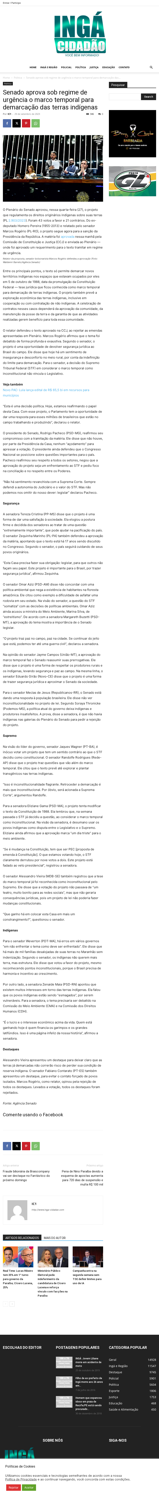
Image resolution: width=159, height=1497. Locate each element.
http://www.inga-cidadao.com (48, 1209)
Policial (66, 67)
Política (80, 67)
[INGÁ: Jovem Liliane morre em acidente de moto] (64, 1362)
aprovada (67, 237)
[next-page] (12, 1304)
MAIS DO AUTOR (55, 1238)
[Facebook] (7, 123)
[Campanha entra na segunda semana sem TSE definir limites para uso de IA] (88, 1256)
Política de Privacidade (21, 1479)
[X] (16, 123)
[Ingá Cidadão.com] (79, 34)
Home (33, 67)
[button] (151, 67)
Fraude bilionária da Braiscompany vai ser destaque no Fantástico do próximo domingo (26, 1176)
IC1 (9, 113)
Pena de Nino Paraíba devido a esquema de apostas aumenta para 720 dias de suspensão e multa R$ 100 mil (82, 1178)
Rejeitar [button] (13, 1487)
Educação (108, 67)
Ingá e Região (48, 67)
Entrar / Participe (12, 2)
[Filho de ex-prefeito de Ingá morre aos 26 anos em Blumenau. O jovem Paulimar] (64, 1382)
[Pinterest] (26, 123)
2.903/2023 (17, 220)
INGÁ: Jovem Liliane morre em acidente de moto (88, 1362)
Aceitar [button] (29, 1487)
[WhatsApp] (35, 123)
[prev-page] (5, 1304)
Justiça (94, 67)
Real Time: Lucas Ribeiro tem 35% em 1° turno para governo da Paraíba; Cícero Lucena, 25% (18, 1279)
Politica (18, 77)
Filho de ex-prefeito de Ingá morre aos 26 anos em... (89, 1382)
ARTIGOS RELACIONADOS (22, 1238)
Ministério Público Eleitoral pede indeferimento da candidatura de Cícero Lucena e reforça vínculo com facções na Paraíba (52, 1283)
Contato (124, 67)
